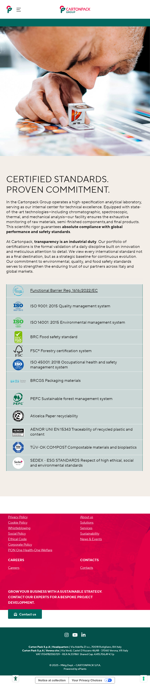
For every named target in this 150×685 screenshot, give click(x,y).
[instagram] (67, 635)
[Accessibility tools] (15, 678)
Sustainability (89, 534)
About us (86, 517)
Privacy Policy (18, 517)
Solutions (86, 523)
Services (86, 528)
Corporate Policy (20, 545)
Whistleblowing (19, 528)
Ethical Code (17, 539)
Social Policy (17, 534)
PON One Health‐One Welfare (30, 550)
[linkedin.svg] (83, 635)
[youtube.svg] (75, 635)
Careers (13, 568)
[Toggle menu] (18, 9)
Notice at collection (52, 680)
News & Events (91, 539)
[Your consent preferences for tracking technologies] (143, 678)
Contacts (86, 568)
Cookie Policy (17, 523)
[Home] (9, 9)
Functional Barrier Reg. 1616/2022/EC (64, 290)
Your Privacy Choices (87, 680)
